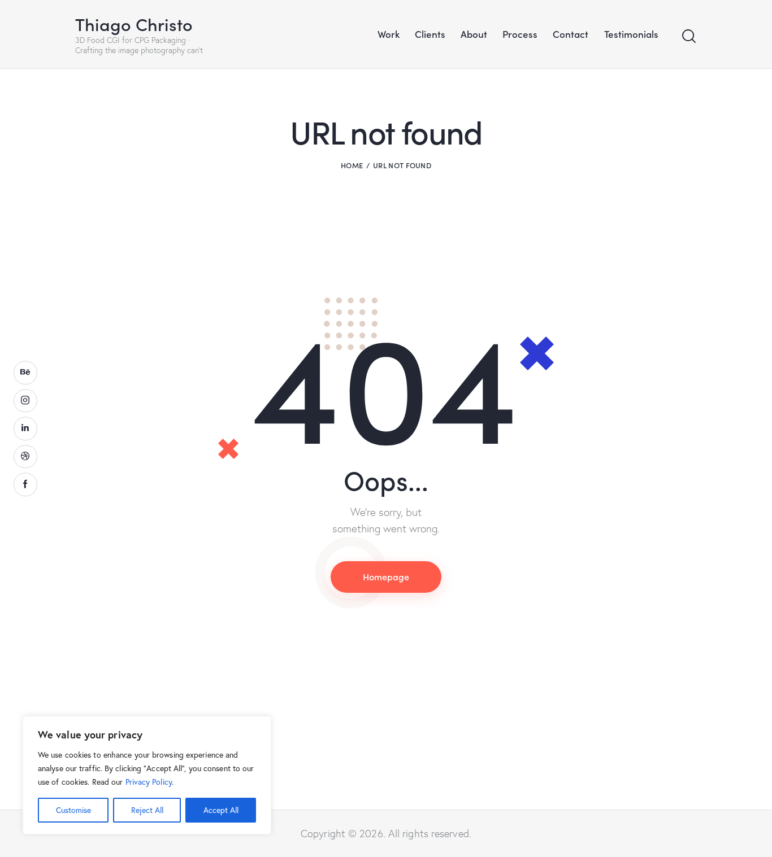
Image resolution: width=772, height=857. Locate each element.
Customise (73, 809)
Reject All (147, 809)
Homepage (386, 576)
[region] (147, 775)
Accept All (220, 809)
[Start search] (689, 36)
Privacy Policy (148, 781)
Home (352, 165)
